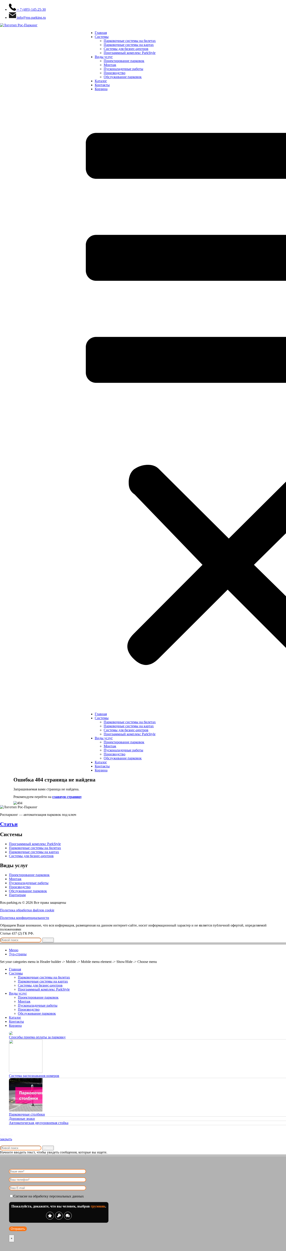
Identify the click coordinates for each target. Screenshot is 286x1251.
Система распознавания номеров (34, 1076)
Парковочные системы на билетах (130, 41)
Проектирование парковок (124, 61)
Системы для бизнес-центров (126, 49)
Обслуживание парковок (123, 77)
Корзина (101, 89)
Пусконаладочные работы (123, 69)
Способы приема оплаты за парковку (37, 1037)
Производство (114, 73)
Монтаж (110, 65)
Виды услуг (104, 57)
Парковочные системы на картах (129, 45)
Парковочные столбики (27, 1114)
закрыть (6, 1139)
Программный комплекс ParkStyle (130, 53)
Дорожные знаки (22, 1118)
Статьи (9, 824)
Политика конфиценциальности (24, 918)
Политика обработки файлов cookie (27, 910)
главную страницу (67, 797)
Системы (102, 37)
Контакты (102, 85)
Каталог (101, 81)
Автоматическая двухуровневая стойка (38, 1123)
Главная (101, 33)
